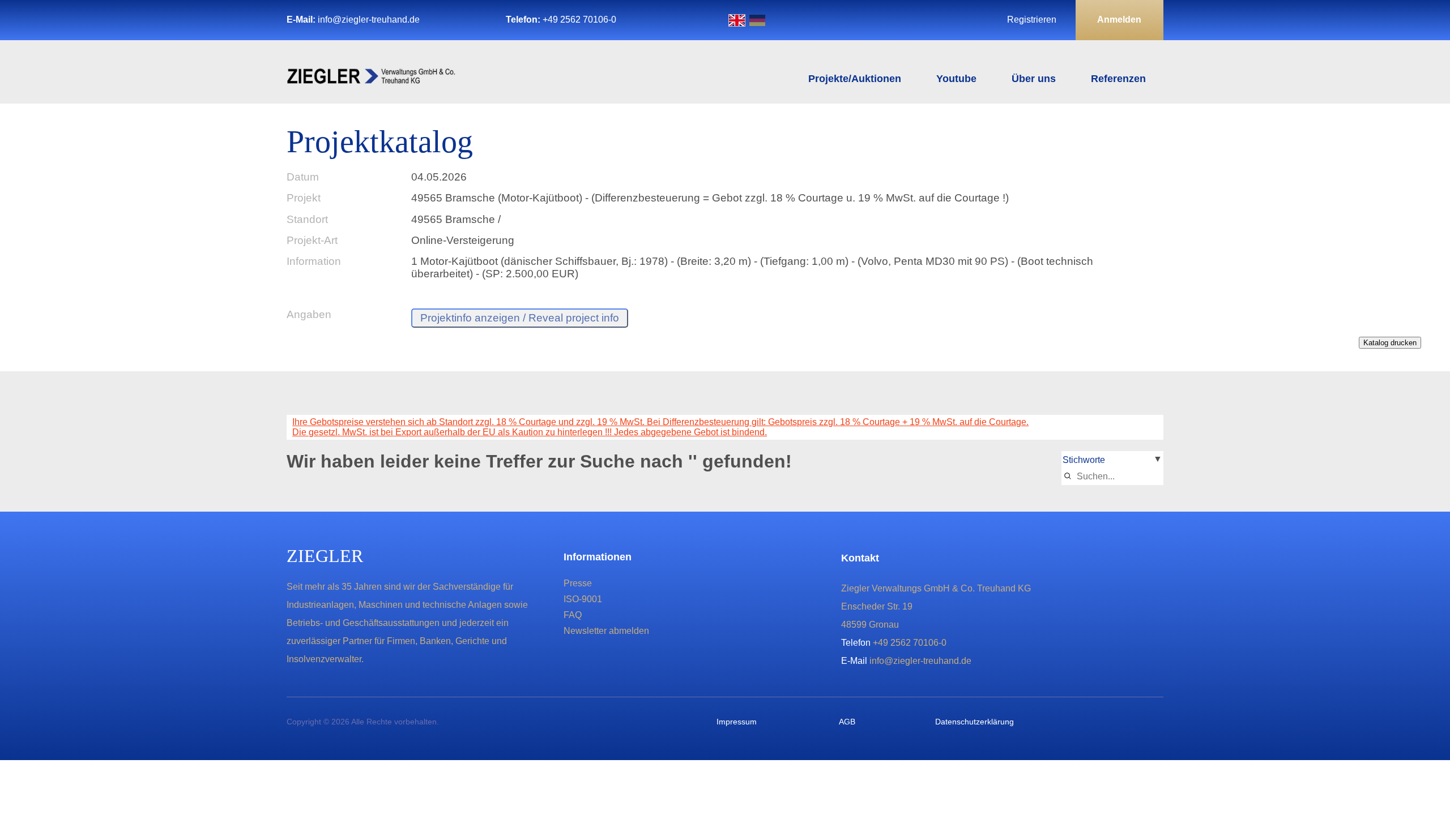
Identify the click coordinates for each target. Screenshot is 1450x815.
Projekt (304, 198)
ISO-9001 (583, 599)
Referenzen (1118, 78)
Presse (578, 583)
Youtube (956, 78)
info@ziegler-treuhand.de (369, 19)
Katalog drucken (1390, 342)
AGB (847, 721)
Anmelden (1119, 19)
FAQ (573, 615)
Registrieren (1031, 19)
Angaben (309, 314)
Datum (303, 177)
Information (314, 261)
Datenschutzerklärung (974, 721)
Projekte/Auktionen (854, 78)
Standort (307, 219)
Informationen (598, 557)
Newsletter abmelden (606, 631)
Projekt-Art (312, 240)
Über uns (1034, 78)
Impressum (737, 721)
